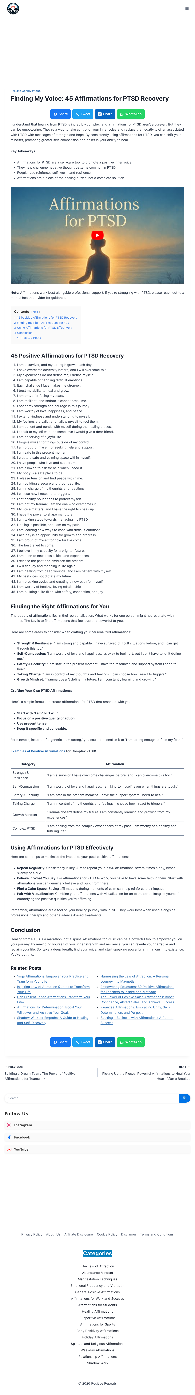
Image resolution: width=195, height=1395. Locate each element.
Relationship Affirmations (97, 1357)
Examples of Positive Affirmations (38, 751)
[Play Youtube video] (97, 235)
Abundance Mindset (97, 1273)
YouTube (21, 1149)
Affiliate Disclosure (78, 1234)
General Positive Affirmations (97, 1292)
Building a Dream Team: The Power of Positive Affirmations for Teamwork (40, 1073)
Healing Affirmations (26, 91)
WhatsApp (133, 114)
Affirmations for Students (97, 1305)
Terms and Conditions (157, 1234)
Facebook (22, 1137)
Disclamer (128, 1234)
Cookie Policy (107, 1234)
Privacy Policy (31, 1234)
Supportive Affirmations (97, 1318)
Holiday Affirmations (97, 1337)
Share (63, 114)
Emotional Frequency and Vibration (97, 1286)
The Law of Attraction (97, 1266)
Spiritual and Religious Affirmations (97, 1344)
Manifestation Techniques (97, 1279)
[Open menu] (186, 8)
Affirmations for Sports (97, 1324)
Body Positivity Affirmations (98, 1331)
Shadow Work (97, 1363)
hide (35, 311)
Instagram (23, 1125)
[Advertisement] (97, 45)
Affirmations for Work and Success (97, 1298)
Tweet (85, 114)
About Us (53, 1234)
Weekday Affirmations (97, 1350)
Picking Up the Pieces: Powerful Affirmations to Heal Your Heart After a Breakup (146, 1073)
